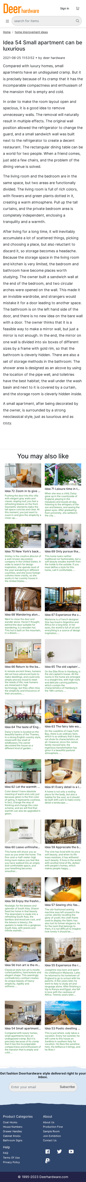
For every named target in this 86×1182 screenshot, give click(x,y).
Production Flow (53, 1126)
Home (7, 32)
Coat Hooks (10, 1122)
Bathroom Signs (12, 1140)
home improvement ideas (31, 32)
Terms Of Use (11, 1157)
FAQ (5, 1153)
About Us (48, 1122)
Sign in (64, 8)
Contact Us (50, 1140)
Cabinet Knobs (12, 1135)
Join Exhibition (52, 1135)
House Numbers (12, 1126)
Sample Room (51, 1131)
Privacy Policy (11, 1162)
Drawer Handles (12, 1131)
